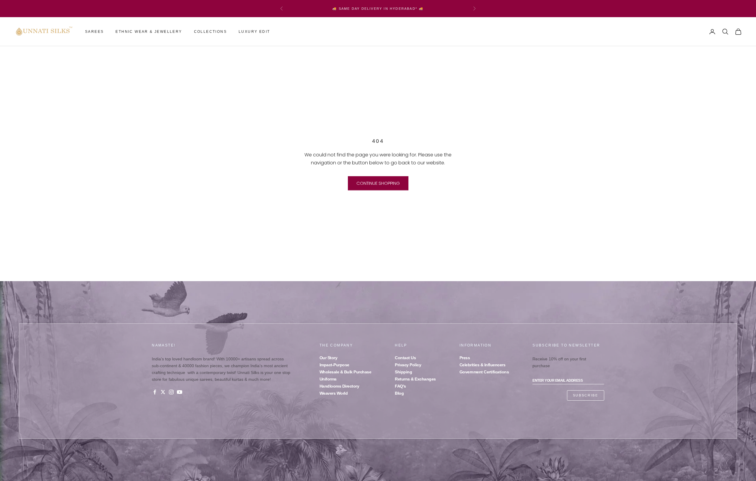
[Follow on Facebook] (155, 392)
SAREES (94, 32)
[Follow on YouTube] (180, 392)
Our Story (329, 358)
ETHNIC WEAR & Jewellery (148, 32)
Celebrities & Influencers (483, 365)
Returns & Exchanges (415, 379)
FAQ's (400, 386)
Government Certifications (484, 372)
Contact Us (405, 358)
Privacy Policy (408, 365)
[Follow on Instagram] (171, 392)
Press (465, 358)
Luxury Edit (254, 32)
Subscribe (585, 395)
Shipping (403, 372)
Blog (399, 393)
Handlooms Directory (339, 386)
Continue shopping (378, 183)
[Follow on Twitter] (163, 392)
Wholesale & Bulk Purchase (346, 372)
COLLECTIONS (210, 32)
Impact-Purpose (334, 365)
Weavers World (334, 393)
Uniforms (328, 379)
